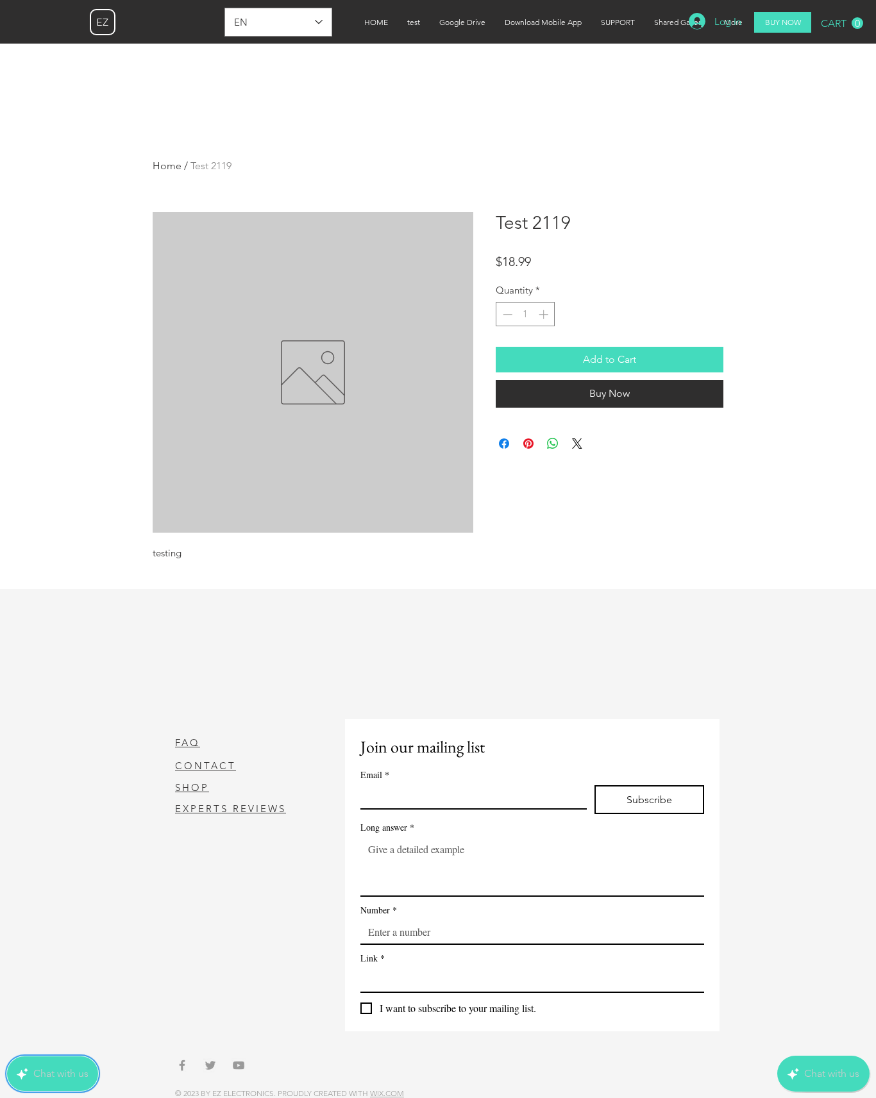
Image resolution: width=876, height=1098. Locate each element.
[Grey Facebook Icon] (182, 1065)
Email (374, 774)
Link (372, 957)
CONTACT (205, 766)
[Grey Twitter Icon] (210, 1065)
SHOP (192, 787)
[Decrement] (506, 314)
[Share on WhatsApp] (552, 443)
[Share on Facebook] (504, 443)
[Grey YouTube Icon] (239, 1065)
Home (167, 166)
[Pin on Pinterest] (528, 443)
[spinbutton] (525, 314)
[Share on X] (577, 443)
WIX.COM (387, 1093)
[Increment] (544, 314)
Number (378, 909)
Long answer (387, 827)
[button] (842, 23)
